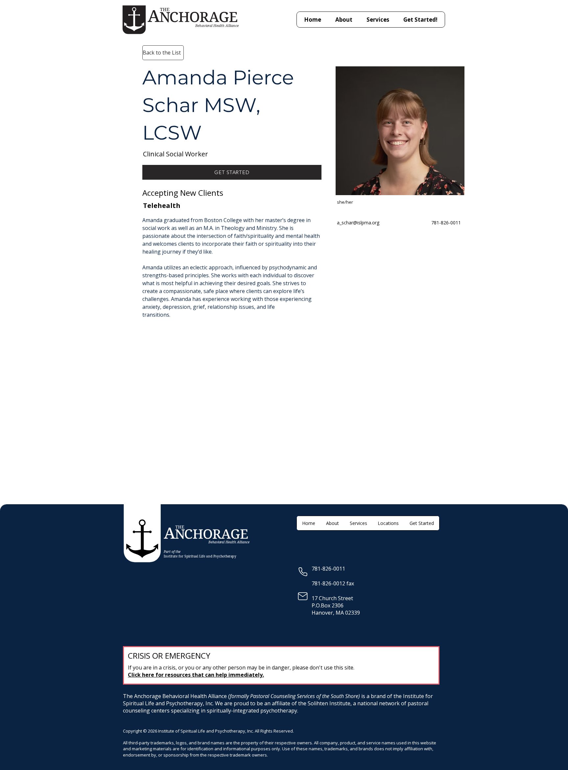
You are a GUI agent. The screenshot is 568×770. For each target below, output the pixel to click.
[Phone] (303, 571)
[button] (378, 19)
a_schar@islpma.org (358, 222)
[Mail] (302, 596)
